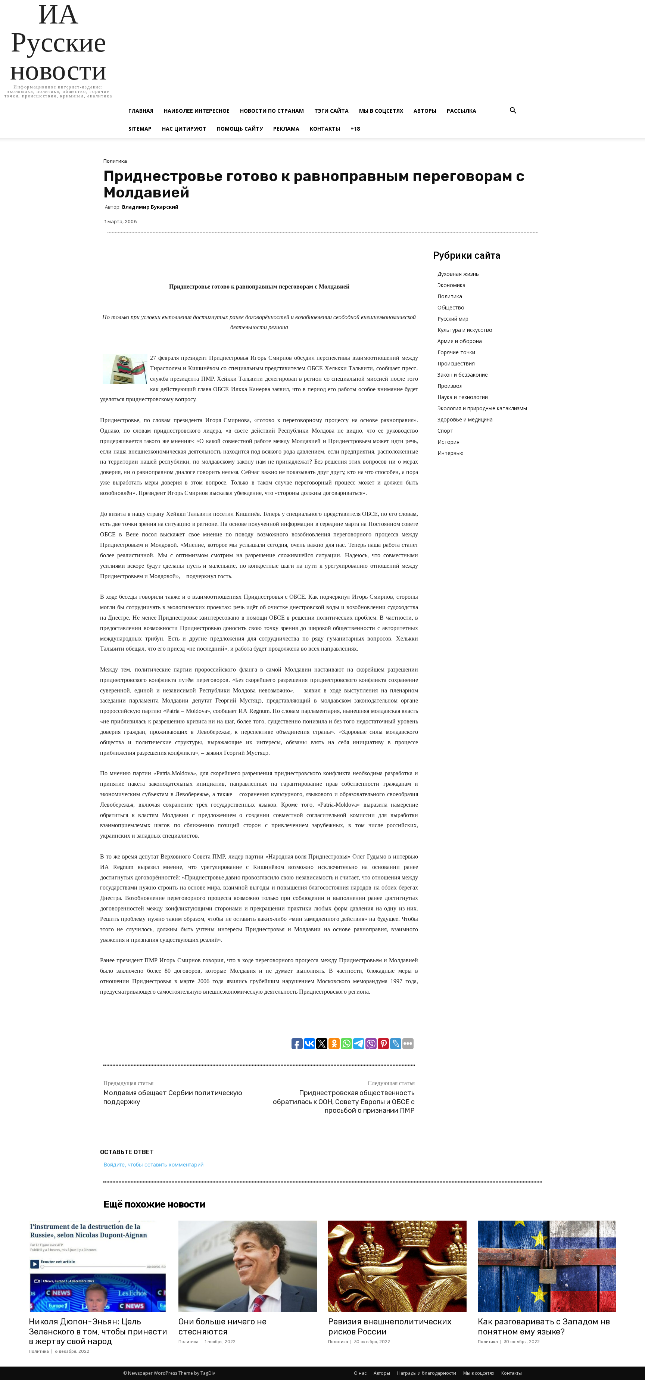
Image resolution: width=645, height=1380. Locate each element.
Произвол (449, 385)
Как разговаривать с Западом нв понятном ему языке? (544, 1326)
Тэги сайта (331, 110)
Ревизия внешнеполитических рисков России (390, 1326)
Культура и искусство (464, 329)
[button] (513, 111)
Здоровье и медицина (465, 419)
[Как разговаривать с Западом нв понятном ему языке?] (547, 1266)
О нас (360, 1373)
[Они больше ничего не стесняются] (247, 1266)
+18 (355, 128)
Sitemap (140, 128)
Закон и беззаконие (462, 374)
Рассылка (461, 110)
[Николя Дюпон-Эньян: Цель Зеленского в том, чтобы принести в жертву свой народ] (98, 1266)
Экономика (451, 285)
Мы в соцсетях (381, 110)
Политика (115, 161)
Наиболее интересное (197, 110)
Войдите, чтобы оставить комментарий (153, 1164)
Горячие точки (456, 352)
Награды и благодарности (426, 1373)
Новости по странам (272, 110)
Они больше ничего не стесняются (222, 1326)
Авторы (425, 110)
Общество (450, 307)
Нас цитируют (184, 128)
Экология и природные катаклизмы (482, 408)
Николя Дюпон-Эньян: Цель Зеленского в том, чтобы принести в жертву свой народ (98, 1331)
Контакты (325, 128)
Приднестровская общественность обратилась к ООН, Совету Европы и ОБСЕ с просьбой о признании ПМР (344, 1102)
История (448, 441)
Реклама (286, 128)
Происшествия (456, 363)
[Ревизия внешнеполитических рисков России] (397, 1266)
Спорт (445, 430)
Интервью (450, 453)
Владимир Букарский (150, 207)
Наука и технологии (462, 397)
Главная (140, 110)
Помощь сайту (240, 128)
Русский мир (452, 318)
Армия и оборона (459, 341)
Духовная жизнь (458, 273)
